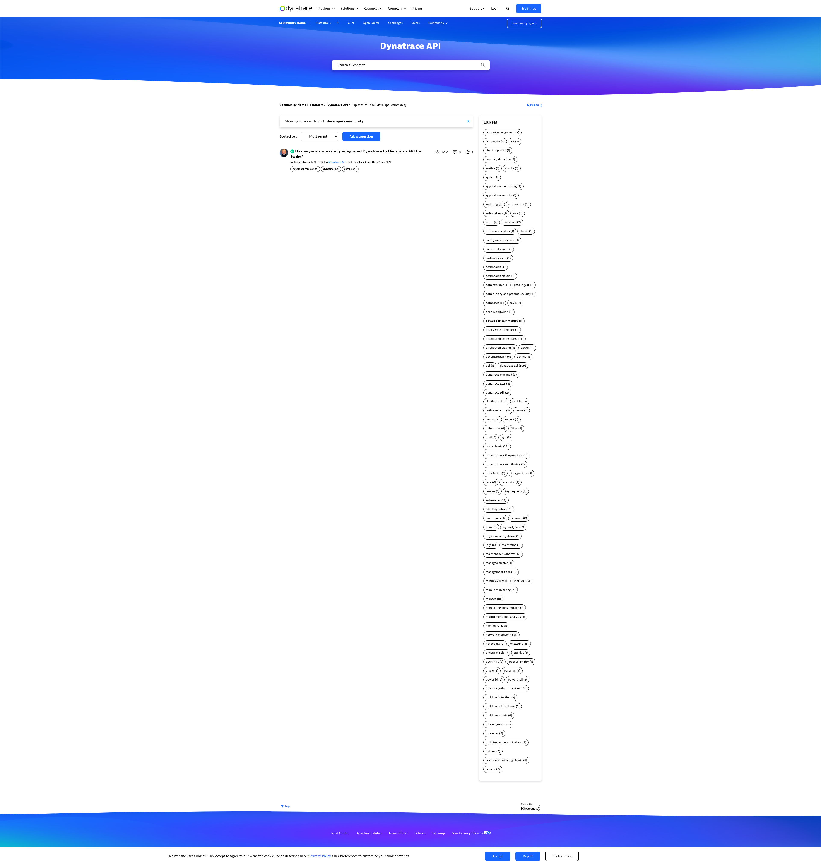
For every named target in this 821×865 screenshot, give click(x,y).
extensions (350, 169)
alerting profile (496, 150)
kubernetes (493, 500)
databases (492, 303)
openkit (519, 652)
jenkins (490, 491)
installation (493, 473)
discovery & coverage (500, 330)
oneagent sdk (495, 652)
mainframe (509, 545)
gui (504, 437)
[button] (497, 856)
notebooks (493, 643)
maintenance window (500, 554)
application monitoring (501, 186)
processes (492, 733)
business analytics (498, 231)
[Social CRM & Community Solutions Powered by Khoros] (530, 807)
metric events (495, 581)
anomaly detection (498, 159)
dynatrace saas (495, 383)
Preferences (561, 856)
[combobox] (410, 65)
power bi (492, 679)
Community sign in (524, 23)
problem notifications (500, 706)
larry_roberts (302, 162)
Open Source (371, 23)
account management (500, 132)
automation (516, 204)
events (490, 419)
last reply (353, 162)
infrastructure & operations (504, 455)
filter (514, 428)
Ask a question (361, 136)
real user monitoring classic (504, 760)
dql (488, 365)
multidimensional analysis (503, 617)
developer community (305, 169)
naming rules (494, 626)
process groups (496, 724)
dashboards (493, 267)
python (491, 751)
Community (436, 23)
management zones (499, 572)
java (488, 482)
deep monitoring (497, 312)
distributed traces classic (502, 339)
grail (489, 437)
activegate (493, 141)
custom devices (496, 258)
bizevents (509, 222)
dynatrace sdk (495, 392)
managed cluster (497, 563)
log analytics (511, 527)
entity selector (495, 410)
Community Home (292, 23)
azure (489, 222)
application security (499, 195)
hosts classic (494, 446)
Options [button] (533, 105)
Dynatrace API (337, 105)
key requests (513, 491)
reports (490, 769)
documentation (496, 357)
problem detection (498, 697)
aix (512, 141)
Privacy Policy (320, 856)
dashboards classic (498, 276)
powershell (515, 679)
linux (489, 527)
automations (494, 213)
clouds (524, 231)
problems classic (496, 715)
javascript (508, 482)
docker (525, 348)
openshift (492, 661)
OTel (351, 23)
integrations (519, 473)
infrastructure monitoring (503, 464)
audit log (492, 204)
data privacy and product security (508, 294)
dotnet (521, 357)
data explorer (495, 285)
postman (510, 670)
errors (519, 410)
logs (488, 545)
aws (515, 213)
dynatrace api (331, 169)
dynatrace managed (499, 374)
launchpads (493, 518)
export (509, 419)
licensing (516, 518)
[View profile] (284, 153)
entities (517, 401)
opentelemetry (519, 661)
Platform (322, 23)
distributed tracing (498, 348)
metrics (519, 581)
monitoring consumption (502, 608)
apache (509, 168)
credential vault (496, 249)
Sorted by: (288, 136)
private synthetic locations (504, 688)
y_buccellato (371, 162)
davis (513, 303)
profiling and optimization (504, 742)
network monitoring (499, 635)
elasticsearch (494, 401)
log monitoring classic (500, 536)
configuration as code (500, 240)
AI (338, 23)
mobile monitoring (498, 590)
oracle (490, 670)
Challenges (395, 23)
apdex (490, 177)
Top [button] (287, 806)
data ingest (521, 285)
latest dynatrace (497, 509)
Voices (415, 23)
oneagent (516, 643)
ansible (490, 168)
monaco (491, 599)
